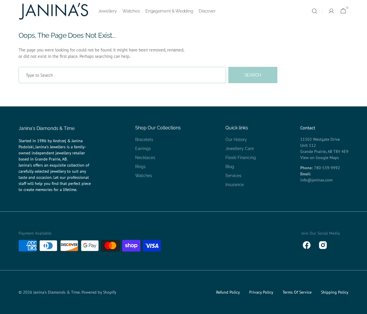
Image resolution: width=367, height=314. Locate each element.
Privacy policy (261, 292)
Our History (236, 139)
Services (233, 175)
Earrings (143, 148)
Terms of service (297, 292)
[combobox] (122, 75)
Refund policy (228, 292)
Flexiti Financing (240, 157)
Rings (140, 166)
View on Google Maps (319, 157)
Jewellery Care (239, 148)
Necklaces (145, 157)
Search (253, 75)
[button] (314, 11)
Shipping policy (334, 292)
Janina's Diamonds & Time (56, 292)
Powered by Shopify (99, 292)
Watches (143, 175)
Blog (229, 166)
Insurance (234, 184)
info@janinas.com (316, 180)
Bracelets (144, 139)
